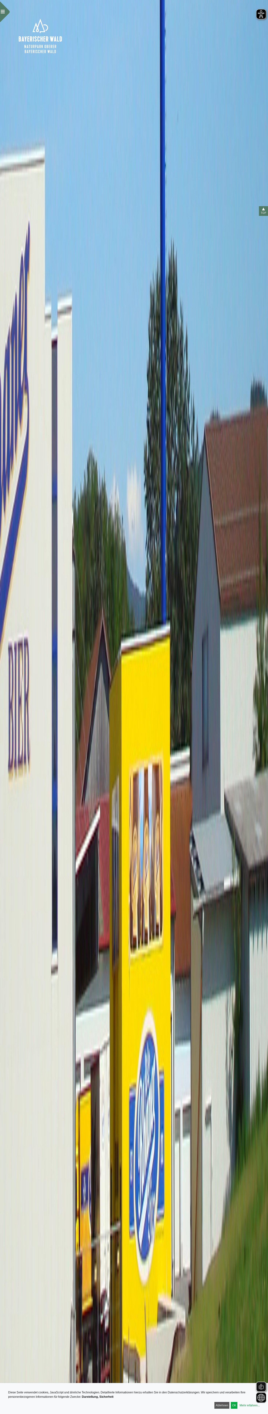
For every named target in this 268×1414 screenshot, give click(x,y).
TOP (263, 213)
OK (234, 1405)
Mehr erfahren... (250, 1405)
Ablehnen (222, 1405)
